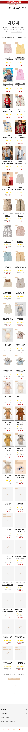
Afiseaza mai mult (14, 677)
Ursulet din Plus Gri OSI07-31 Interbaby (7, 372)
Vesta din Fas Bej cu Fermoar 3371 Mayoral (20, 216)
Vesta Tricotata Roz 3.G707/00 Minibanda (7, 60)
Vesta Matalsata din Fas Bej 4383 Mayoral (20, 138)
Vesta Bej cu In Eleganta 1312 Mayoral (7, 319)
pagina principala (16, 31)
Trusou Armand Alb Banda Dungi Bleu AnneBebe (20, 663)
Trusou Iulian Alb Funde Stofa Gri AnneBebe (20, 558)
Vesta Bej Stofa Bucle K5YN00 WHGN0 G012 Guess (7, 294)
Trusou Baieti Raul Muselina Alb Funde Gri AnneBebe (7, 611)
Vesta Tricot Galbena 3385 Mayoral (20, 59)
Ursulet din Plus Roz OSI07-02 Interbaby (20, 346)
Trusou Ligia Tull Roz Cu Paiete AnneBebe (20, 532)
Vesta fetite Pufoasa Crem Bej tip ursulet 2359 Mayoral (7, 164)
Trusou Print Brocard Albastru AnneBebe (20, 478)
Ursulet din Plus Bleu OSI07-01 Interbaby (20, 372)
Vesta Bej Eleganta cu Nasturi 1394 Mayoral (20, 294)
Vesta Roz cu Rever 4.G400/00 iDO (20, 85)
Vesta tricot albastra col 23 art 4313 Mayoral (7, 86)
